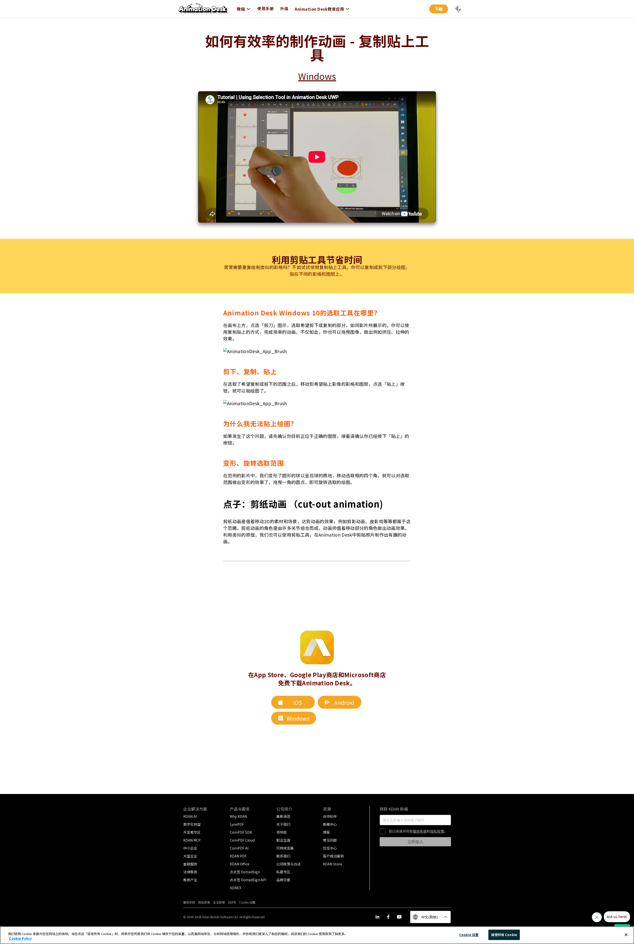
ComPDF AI (239, 848)
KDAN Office (239, 863)
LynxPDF (237, 824)
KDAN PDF (238, 855)
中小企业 (190, 848)
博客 (326, 832)
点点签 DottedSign (245, 871)
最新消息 (283, 816)
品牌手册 (283, 879)
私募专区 (283, 871)
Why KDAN (238, 816)
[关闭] (626, 934)
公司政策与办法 (288, 863)
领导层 (281, 832)
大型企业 (190, 855)
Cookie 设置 (468, 934)
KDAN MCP (192, 840)
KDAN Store (332, 863)
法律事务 (190, 871)
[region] (317, 935)
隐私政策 (437, 831)
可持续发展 (285, 848)
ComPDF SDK (241, 832)
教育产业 (190, 879)
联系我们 (283, 855)
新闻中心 (330, 824)
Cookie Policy (20, 938)
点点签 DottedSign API (248, 879)
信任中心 (330, 848)
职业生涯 (283, 840)
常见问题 (330, 840)
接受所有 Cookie (504, 934)
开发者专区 (192, 832)
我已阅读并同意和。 (418, 831)
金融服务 (190, 863)
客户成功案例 (333, 855)
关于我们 (283, 824)
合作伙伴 (330, 816)
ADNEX (235, 887)
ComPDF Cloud (242, 840)
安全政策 (219, 902)
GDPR (232, 902)
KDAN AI (190, 816)
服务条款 (420, 831)
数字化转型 (192, 824)
